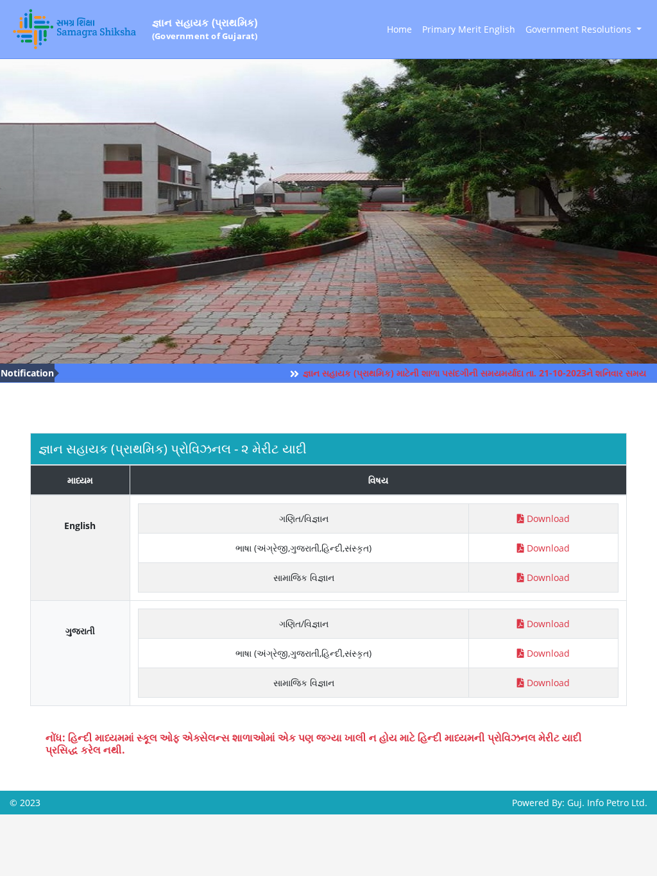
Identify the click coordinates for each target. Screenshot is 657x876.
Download (548, 518)
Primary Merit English (468, 29)
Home (399, 29)
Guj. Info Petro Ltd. (607, 802)
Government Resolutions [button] (579, 29)
